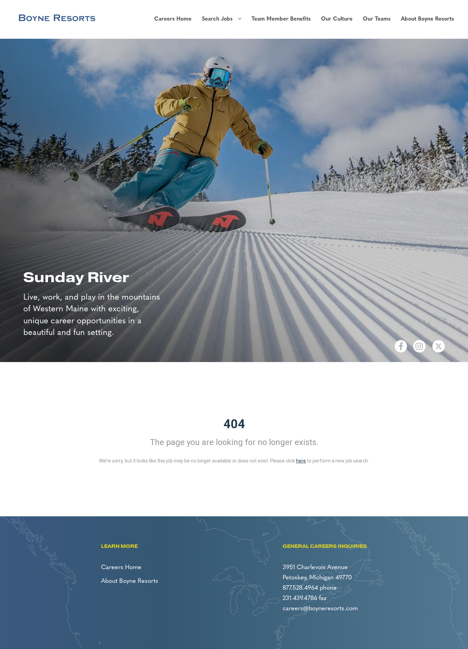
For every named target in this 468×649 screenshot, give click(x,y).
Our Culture (337, 19)
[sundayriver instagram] (419, 346)
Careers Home (173, 19)
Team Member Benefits (281, 19)
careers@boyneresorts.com (320, 609)
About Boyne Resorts (427, 19)
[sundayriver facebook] (401, 346)
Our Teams (377, 19)
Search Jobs (220, 19)
